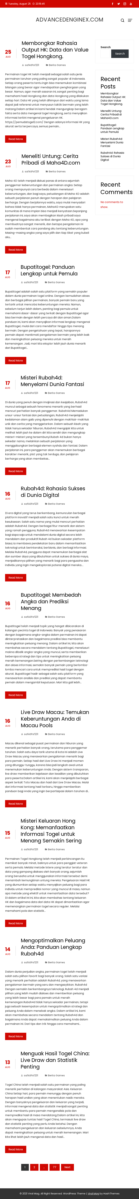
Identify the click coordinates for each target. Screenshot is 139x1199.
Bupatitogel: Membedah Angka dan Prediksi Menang (51, 601)
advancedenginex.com (69, 19)
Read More (15, 139)
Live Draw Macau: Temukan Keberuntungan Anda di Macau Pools (55, 719)
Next (67, 1167)
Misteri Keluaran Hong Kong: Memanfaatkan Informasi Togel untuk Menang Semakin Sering (51, 830)
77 (54, 1167)
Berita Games (57, 65)
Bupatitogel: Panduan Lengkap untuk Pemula (49, 270)
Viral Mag (93, 1193)
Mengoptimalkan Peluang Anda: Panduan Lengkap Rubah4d (53, 947)
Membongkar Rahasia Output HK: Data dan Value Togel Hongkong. (55, 49)
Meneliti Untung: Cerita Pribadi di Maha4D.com (51, 159)
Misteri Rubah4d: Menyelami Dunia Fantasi (52, 381)
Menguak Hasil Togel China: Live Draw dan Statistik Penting (55, 1060)
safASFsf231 (32, 65)
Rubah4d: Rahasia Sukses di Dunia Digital (53, 492)
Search (106, 47)
